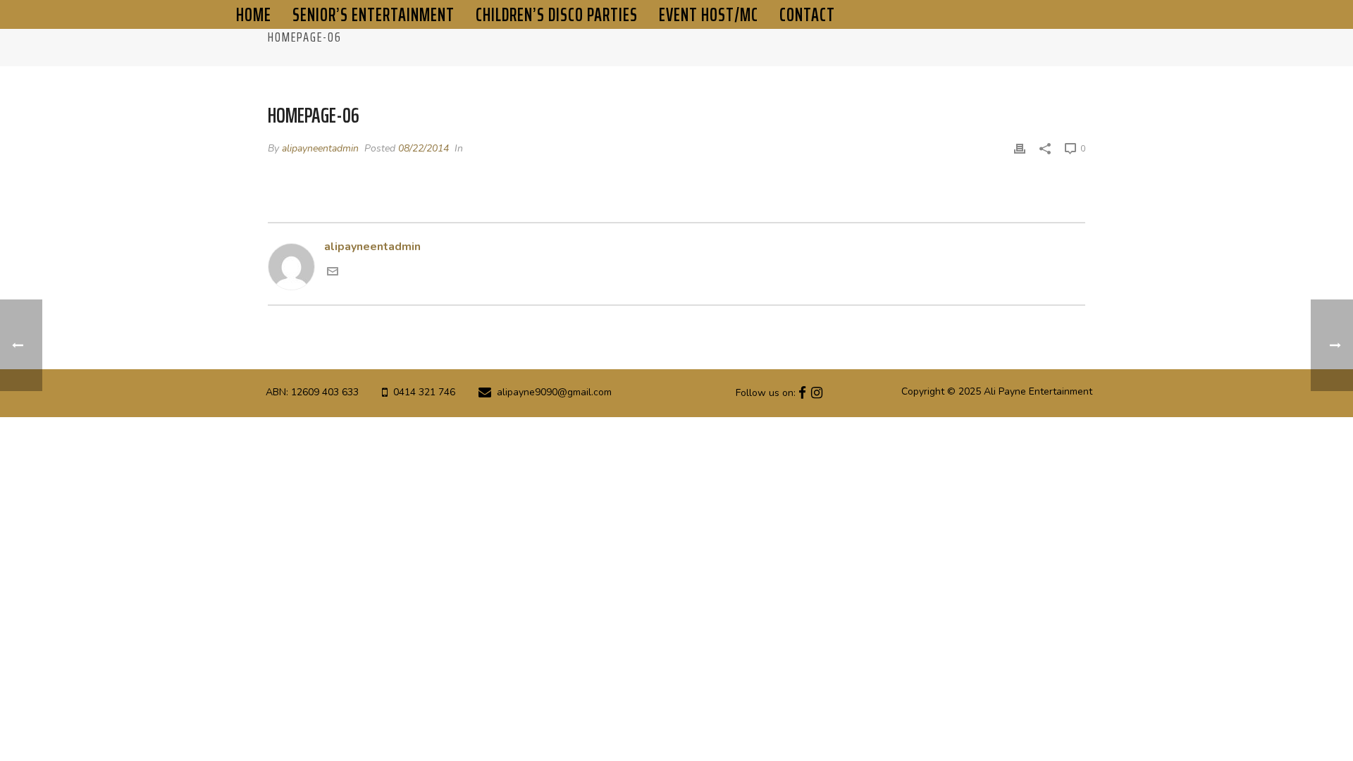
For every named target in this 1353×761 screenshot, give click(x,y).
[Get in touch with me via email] (332, 273)
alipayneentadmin (320, 148)
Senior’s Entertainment (373, 14)
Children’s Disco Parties (557, 14)
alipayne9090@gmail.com (554, 392)
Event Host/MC (708, 14)
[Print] (1019, 149)
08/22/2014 (423, 148)
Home (253, 14)
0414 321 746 (424, 392)
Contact (807, 14)
